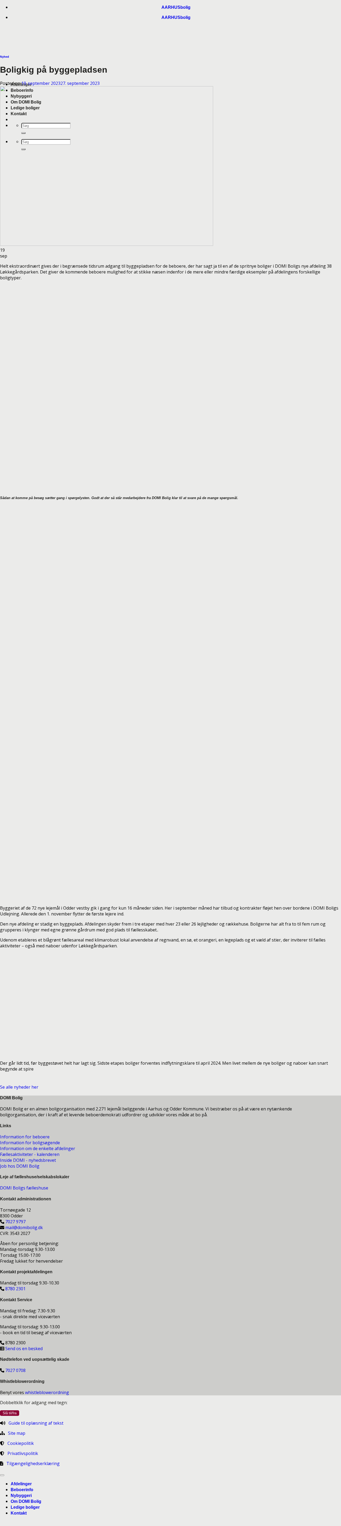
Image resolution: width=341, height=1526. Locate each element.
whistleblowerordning (47, 1392)
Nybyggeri (21, 1495)
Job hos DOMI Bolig (19, 1166)
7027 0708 (15, 1370)
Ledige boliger (25, 1507)
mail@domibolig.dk (24, 1227)
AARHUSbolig (175, 7)
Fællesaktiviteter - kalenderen (29, 1154)
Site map (16, 1433)
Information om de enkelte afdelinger (37, 1148)
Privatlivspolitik (22, 1453)
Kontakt (19, 1513)
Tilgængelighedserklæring (33, 1463)
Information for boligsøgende (30, 1143)
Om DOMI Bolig (26, 1501)
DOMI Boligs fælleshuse (24, 1188)
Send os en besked (24, 1348)
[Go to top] (2, 1475)
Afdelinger (21, 1484)
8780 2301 (15, 1289)
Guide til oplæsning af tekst (36, 1423)
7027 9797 (15, 1222)
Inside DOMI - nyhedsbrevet (28, 1160)
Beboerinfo (22, 1489)
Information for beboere (25, 1137)
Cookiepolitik (20, 1443)
